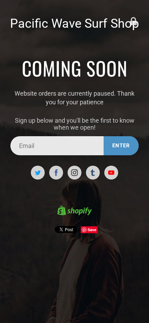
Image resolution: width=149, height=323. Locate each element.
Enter (121, 145)
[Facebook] (56, 173)
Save (92, 229)
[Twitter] (38, 173)
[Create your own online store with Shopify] (74, 211)
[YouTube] (111, 173)
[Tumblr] (93, 173)
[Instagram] (74, 173)
